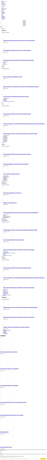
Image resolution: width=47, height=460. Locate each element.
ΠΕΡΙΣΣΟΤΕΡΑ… (5, 333)
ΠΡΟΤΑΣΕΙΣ (3, 295)
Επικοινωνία (3, 9)
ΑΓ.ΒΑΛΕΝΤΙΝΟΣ (5, 291)
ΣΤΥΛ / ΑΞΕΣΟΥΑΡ (5, 138)
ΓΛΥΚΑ (4, 63)
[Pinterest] (24, 24)
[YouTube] (24, 25)
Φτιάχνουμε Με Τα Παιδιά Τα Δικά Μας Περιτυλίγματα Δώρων (17, 113)
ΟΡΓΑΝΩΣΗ (4, 99)
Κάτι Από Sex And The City (6, 447)
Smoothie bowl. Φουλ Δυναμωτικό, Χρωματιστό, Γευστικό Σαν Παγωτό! (19, 40)
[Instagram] (24, 22)
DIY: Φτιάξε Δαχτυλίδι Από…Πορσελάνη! (9, 368)
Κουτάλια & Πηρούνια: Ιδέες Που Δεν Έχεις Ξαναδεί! (11, 415)
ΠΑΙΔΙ (4, 254)
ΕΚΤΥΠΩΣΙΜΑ (5, 140)
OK (43, 458)
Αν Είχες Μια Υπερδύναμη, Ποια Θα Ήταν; (12, 192)
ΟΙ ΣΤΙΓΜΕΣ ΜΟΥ (5, 252)
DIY (2, 102)
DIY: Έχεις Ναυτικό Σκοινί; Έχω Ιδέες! (8, 351)
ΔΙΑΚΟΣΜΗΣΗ (5, 178)
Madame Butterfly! (4, 432)
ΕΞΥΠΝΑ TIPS (5, 100)
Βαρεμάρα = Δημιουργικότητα (10, 202)
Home (2, 7)
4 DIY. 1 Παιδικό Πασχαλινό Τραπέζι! (11, 173)
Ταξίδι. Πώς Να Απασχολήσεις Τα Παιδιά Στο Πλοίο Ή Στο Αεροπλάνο (18, 249)
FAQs (2, 2)
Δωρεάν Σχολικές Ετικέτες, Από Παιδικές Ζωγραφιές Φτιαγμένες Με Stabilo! (20, 133)
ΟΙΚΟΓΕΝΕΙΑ (3, 17)
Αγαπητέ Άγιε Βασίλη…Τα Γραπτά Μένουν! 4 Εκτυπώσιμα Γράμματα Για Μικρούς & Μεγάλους (24, 123)
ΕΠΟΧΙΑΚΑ (4, 141)
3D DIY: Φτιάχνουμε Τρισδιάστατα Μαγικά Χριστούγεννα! (16, 96)
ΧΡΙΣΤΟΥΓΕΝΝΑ (5, 290)
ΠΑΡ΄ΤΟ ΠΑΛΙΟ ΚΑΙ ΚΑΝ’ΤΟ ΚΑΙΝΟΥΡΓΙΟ (8, 101)
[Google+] (24, 21)
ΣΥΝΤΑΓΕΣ (3, 13)
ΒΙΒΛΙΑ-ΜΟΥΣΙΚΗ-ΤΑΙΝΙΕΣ (7, 330)
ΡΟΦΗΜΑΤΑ (5, 64)
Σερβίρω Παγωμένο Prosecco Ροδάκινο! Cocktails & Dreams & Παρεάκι (18, 60)
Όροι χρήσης (3, 4)
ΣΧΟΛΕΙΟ (4, 253)
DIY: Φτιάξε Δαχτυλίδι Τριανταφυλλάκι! (9, 385)
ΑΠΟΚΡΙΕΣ (4, 294)
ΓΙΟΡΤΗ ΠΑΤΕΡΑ (5, 293)
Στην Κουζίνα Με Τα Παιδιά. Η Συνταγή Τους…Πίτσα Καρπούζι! (17, 50)
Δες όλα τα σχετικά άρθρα (5, 32)
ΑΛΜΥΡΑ (4, 62)
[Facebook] (24, 20)
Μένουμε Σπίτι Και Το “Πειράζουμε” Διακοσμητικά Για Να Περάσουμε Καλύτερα (21, 86)
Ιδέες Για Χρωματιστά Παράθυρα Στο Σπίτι (12, 76)
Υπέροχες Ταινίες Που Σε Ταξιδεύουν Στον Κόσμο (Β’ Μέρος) (16, 327)
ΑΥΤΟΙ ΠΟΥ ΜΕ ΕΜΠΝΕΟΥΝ (7, 216)
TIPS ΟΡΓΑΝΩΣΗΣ (5, 180)
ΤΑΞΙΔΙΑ (4, 329)
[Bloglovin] (24, 23)
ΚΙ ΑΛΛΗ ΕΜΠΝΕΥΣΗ (6, 217)
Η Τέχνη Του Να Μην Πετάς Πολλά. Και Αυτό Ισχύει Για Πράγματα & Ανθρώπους (20, 212)
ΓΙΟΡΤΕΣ (3, 18)
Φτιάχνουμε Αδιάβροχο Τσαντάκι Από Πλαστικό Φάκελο (16, 164)
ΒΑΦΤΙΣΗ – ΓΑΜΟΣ (6, 177)
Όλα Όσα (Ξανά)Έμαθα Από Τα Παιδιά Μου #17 (13, 239)
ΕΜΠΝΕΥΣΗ (3, 16)
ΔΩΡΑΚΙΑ (4, 179)
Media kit (3, 3)
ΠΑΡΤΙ (3, 15)
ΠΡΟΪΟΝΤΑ (4, 331)
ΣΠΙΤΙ (2, 14)
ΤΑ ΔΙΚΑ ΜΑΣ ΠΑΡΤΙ (6, 176)
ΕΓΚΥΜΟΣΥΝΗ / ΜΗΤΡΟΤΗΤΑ (7, 255)
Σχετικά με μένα (4, 1)
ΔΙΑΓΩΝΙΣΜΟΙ (5, 332)
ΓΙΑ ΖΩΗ (4, 215)
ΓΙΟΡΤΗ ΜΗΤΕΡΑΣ (5, 292)
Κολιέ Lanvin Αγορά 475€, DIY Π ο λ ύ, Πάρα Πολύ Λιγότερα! (13, 402)
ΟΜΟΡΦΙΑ (4, 139)
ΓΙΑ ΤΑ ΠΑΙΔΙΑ (5, 136)
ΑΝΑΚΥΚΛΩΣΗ (5, 137)
